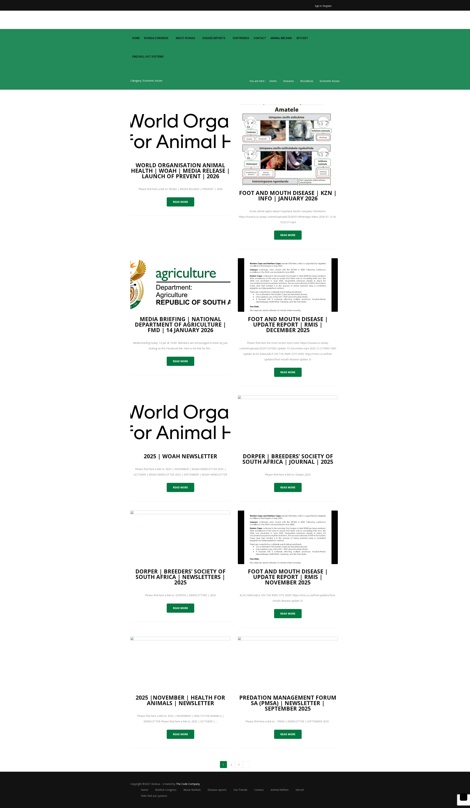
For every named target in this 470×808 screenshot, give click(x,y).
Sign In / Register (323, 6)
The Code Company (188, 784)
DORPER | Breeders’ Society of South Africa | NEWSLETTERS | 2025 (180, 577)
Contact (260, 38)
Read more (180, 202)
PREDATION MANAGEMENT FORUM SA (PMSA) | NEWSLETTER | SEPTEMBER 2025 (287, 703)
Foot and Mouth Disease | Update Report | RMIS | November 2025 (288, 577)
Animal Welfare (281, 38)
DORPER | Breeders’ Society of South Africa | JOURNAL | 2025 (288, 458)
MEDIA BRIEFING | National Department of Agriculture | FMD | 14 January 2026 (180, 324)
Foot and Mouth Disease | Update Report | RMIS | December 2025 (288, 324)
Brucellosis (306, 81)
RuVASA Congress (156, 38)
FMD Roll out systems (148, 56)
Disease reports (213, 38)
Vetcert (302, 38)
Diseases (288, 81)
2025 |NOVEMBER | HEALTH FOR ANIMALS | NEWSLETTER (180, 700)
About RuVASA (185, 38)
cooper (139, 20)
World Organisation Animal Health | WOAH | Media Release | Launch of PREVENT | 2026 (180, 170)
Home (136, 38)
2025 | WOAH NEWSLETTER (180, 456)
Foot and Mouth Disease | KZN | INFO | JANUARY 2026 (288, 195)
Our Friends (241, 38)
